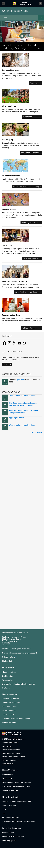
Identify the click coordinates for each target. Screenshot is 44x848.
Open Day (20, 380)
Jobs (4, 809)
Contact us (6, 688)
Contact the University (10, 743)
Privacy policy (7, 680)
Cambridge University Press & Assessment (18, 821)
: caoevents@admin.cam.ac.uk (16, 649)
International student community (26, 186)
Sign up (6, 364)
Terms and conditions (10, 760)
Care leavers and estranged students (16, 718)
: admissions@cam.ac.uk (19, 653)
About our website (9, 672)
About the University (10, 797)
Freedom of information (11, 750)
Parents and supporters (11, 703)
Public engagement (9, 840)
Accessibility (7, 746)
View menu (3, 3)
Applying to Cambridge (30, 152)
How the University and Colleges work (16, 801)
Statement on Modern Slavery (13, 757)
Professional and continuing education (16, 782)
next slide (41, 23)
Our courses (34, 83)
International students (10, 707)
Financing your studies (30, 222)
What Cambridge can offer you (27, 292)
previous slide (2, 23)
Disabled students (9, 710)
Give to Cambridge (9, 805)
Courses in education (10, 790)
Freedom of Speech (9, 722)
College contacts (8, 657)
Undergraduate (8, 774)
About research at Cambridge (13, 836)
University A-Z (7, 764)
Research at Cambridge (11, 828)
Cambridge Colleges (31, 117)
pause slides (22, 36)
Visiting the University (10, 817)
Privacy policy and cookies (12, 753)
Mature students (8, 714)
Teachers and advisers (10, 699)
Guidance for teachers (30, 328)
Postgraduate (7, 778)
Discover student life (31, 258)
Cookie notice (7, 676)
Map (3, 813)
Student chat (7, 661)
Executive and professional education (16, 786)
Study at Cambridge (10, 770)
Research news (8, 832)
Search (40, 3)
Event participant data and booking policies (18, 684)
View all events (36, 432)
